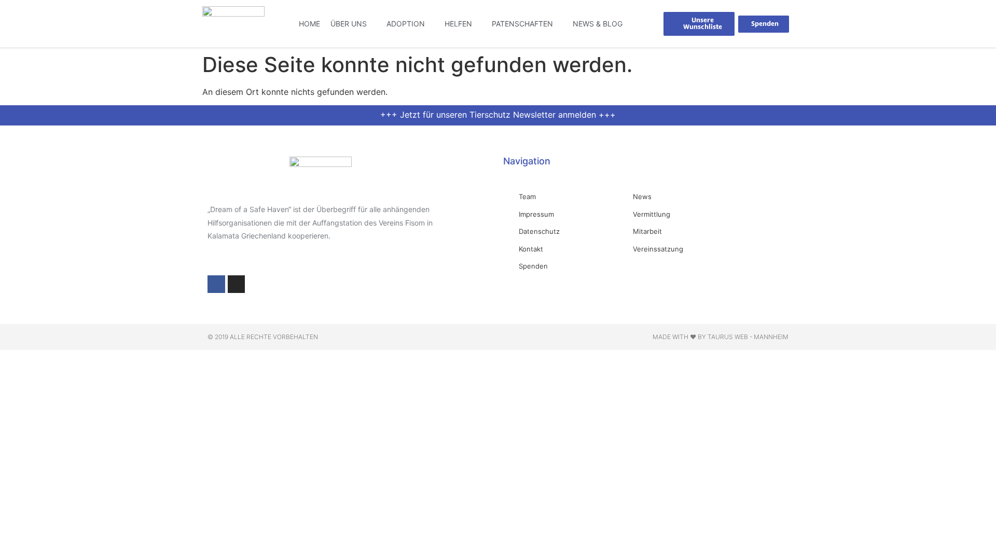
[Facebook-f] (216, 284)
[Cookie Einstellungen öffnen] (22, 546)
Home (309, 23)
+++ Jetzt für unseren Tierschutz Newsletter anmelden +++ (498, 114)
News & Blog (597, 23)
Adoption (405, 23)
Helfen (458, 23)
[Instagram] (236, 284)
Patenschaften (522, 23)
